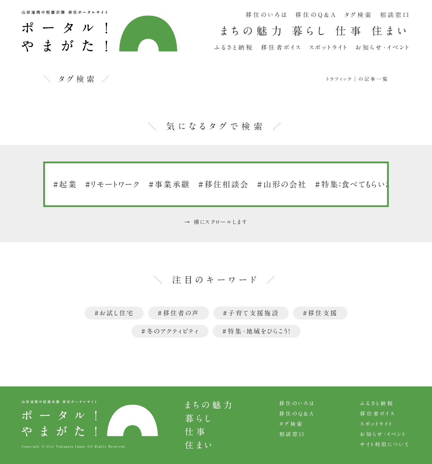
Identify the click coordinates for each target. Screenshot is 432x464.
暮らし (310, 31)
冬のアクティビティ (173, 331)
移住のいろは (267, 15)
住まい (391, 31)
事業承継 (172, 184)
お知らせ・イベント (383, 47)
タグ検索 (358, 15)
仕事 (350, 31)
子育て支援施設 (253, 313)
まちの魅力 (253, 31)
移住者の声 (181, 313)
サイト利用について (385, 444)
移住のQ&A (316, 15)
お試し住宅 (117, 313)
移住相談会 (227, 184)
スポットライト (328, 47)
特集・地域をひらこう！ (259, 331)
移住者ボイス (281, 47)
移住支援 (323, 313)
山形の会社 (285, 184)
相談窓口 (395, 15)
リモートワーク (115, 184)
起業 (68, 184)
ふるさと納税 (234, 47)
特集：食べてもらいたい (361, 184)
